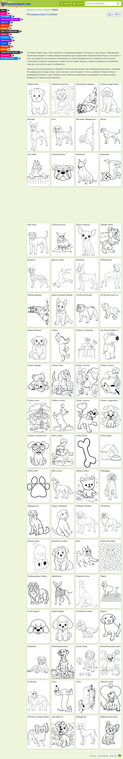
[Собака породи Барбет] (110, 100)
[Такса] (62, 699)
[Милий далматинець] (62, 663)
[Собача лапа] (38, 488)
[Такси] (87, 699)
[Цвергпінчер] (62, 593)
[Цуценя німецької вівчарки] (62, 312)
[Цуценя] (110, 627)
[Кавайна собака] (87, 488)
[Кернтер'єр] (110, 170)
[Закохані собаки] (110, 698)
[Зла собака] (38, 171)
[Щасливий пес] (62, 734)
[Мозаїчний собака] (110, 557)
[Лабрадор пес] (38, 523)
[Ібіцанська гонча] (87, 593)
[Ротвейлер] (38, 663)
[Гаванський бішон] (38, 347)
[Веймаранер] (87, 734)
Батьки (93, 756)
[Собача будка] (110, 451)
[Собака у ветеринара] (87, 347)
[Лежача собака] (38, 558)
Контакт (113, 756)
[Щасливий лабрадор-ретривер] (87, 136)
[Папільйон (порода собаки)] (38, 734)
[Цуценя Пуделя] (62, 628)
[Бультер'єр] (87, 171)
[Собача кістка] (87, 452)
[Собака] (62, 347)
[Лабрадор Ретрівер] (87, 523)
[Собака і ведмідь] (38, 382)
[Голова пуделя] (38, 628)
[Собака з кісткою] (87, 417)
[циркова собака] (110, 240)
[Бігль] (62, 136)
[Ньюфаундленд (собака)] (38, 593)
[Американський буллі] (62, 101)
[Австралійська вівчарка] (87, 101)
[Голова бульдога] (62, 171)
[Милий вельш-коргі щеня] (110, 662)
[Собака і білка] (62, 382)
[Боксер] (110, 135)
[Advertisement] (74, 34)
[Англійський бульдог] (87, 312)
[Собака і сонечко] (87, 382)
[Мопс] (87, 558)
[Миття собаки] (62, 452)
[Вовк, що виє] (62, 488)
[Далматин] (38, 277)
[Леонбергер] (110, 522)
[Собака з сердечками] (110, 416)
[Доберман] (87, 277)
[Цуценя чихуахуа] (87, 242)
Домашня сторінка (34, 10)
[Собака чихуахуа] (62, 242)
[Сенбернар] (38, 699)
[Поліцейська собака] (87, 628)
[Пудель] (110, 592)
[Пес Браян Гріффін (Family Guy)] (110, 346)
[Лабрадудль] (110, 487)
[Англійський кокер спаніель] (110, 311)
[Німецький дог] (110, 276)
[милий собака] (87, 663)
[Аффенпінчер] (38, 101)
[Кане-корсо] (38, 242)
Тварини (46, 10)
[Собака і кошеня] (110, 381)
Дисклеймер (103, 756)
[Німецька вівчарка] (38, 312)
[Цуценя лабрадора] (62, 523)
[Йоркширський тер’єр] (110, 733)
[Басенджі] (38, 136)
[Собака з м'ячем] (62, 417)
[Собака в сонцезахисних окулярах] (38, 452)
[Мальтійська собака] (62, 558)
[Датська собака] (62, 277)
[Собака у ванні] (38, 417)
